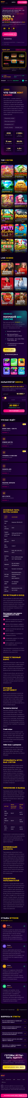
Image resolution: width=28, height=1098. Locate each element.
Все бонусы (8, 39)
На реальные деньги (11, 354)
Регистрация (22, 2)
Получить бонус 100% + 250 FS (14, 1067)
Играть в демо (9, 350)
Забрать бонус (8, 34)
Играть (23, 1093)
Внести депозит (14, 410)
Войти (13, 2)
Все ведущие (5, 260)
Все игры (4, 162)
